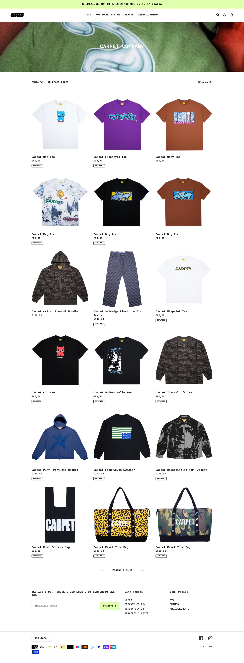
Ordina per (37, 82)
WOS (172, 600)
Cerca (128, 600)
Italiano (41, 638)
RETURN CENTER (134, 609)
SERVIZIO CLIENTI (136, 613)
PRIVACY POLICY (134, 604)
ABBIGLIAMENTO (179, 609)
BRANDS (174, 604)
